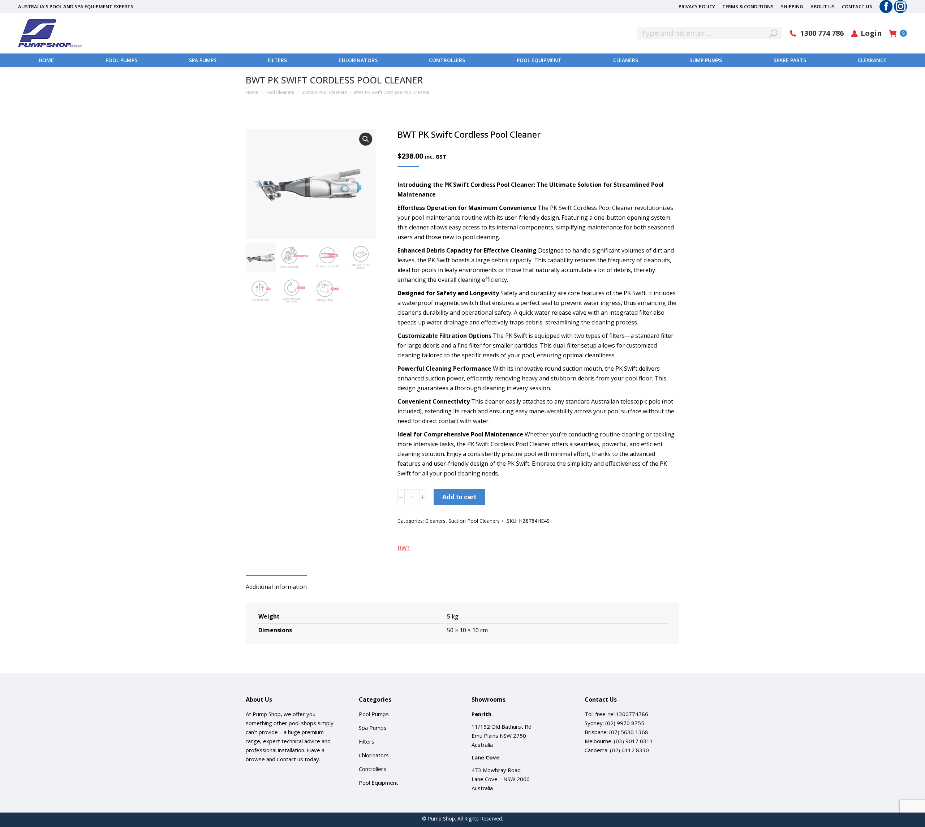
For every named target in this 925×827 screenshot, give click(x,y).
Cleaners (435, 520)
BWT (404, 548)
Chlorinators (374, 755)
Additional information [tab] (276, 587)
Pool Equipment (378, 782)
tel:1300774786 (628, 714)
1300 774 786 (822, 33)
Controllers (372, 768)
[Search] (773, 33)
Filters (366, 741)
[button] (365, 139)
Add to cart (459, 497)
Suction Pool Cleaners (474, 520)
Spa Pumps (373, 727)
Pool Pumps (374, 714)
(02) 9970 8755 (624, 723)
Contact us (290, 759)
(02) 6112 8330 (629, 750)
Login (871, 33)
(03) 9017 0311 (633, 741)
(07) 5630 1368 (628, 732)
